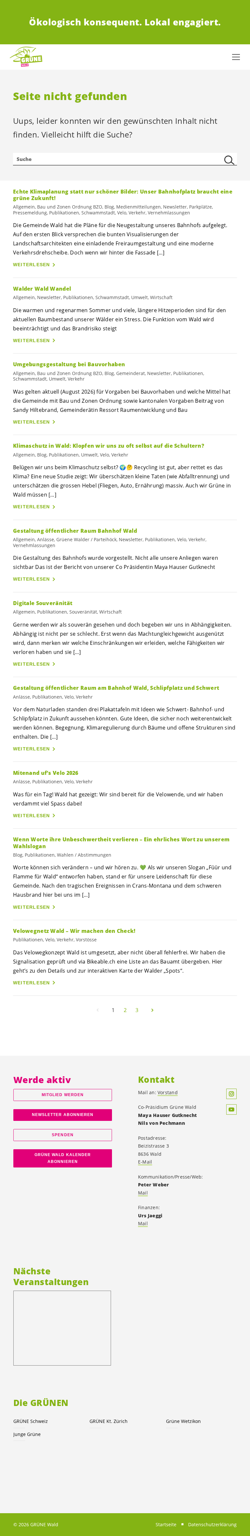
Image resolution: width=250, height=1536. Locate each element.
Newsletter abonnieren (63, 1114)
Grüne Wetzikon (183, 1421)
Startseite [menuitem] (166, 1524)
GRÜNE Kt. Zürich (109, 1421)
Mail (143, 1193)
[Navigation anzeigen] (236, 57)
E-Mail (145, 1162)
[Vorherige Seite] (97, 1010)
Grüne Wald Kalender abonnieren (63, 1158)
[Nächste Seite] (152, 1010)
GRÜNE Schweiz (30, 1421)
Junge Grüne (27, 1434)
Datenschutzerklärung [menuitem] (212, 1524)
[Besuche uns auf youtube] (231, 1109)
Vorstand (168, 1092)
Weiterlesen (31, 264)
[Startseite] (26, 57)
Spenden (63, 1135)
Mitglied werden (63, 1095)
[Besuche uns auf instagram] (231, 1094)
